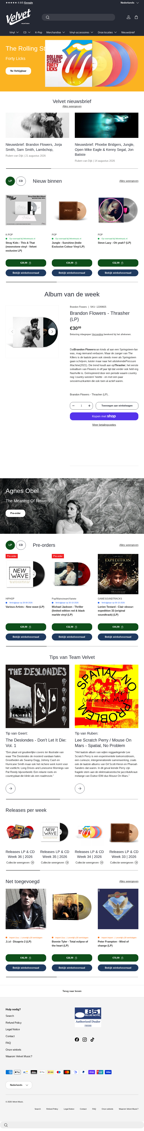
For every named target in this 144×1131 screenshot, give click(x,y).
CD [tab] (21, 180)
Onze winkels (13, 1049)
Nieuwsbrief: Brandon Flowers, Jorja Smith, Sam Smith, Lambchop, (34, 147)
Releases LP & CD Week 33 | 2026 (123, 854)
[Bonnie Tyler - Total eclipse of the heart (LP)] (72, 909)
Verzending (97, 334)
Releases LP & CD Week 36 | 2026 (20, 854)
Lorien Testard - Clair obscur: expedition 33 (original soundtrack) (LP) (116, 610)
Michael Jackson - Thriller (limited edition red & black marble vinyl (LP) (68, 610)
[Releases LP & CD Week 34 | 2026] (89, 832)
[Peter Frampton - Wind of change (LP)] (118, 909)
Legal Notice (13, 1029)
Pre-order (15, 513)
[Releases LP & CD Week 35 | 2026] (54, 832)
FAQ (8, 1042)
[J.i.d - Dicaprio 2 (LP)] (26, 909)
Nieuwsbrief (128, 32)
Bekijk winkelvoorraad (26, 272)
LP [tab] (10, 180)
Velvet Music (17, 1102)
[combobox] (78, 17)
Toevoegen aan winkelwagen (117, 405)
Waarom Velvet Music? (19, 1056)
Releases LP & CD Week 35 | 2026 (54, 854)
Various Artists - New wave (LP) (25, 606)
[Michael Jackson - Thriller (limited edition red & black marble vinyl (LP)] (72, 574)
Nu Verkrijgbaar (18, 71)
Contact (10, 1036)
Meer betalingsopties (104, 424)
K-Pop (38, 32)
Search (10, 1015)
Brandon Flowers (78, 307)
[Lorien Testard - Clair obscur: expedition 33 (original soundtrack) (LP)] (118, 574)
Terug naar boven (72, 991)
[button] (136, 17)
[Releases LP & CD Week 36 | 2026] (20, 832)
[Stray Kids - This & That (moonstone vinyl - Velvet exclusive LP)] (26, 210)
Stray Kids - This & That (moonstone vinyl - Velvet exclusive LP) (21, 246)
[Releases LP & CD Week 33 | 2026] (123, 832)
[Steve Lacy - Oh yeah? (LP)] (118, 210)
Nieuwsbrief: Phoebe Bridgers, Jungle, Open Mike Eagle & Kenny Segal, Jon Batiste (104, 149)
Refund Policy (14, 1022)
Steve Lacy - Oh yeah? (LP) (114, 242)
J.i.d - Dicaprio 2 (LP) (18, 941)
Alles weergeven (72, 106)
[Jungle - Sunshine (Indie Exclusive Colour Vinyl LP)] (72, 210)
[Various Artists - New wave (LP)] (26, 574)
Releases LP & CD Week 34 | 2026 (89, 854)
